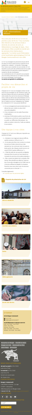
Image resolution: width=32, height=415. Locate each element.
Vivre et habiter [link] (10, 17)
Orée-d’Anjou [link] (5, 347)
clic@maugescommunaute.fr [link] (12, 320)
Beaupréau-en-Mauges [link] (7, 342)
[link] (9, 2)
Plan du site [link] (20, 411)
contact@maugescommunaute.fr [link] (19, 391)
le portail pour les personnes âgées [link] (14, 173)
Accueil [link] (3, 17)
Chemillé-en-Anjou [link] (20, 342)
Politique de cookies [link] (13, 411)
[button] (28, 2)
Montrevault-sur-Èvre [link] (18, 345)
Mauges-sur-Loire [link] (6, 345)
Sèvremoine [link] (13, 347)
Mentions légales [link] (4, 411)
